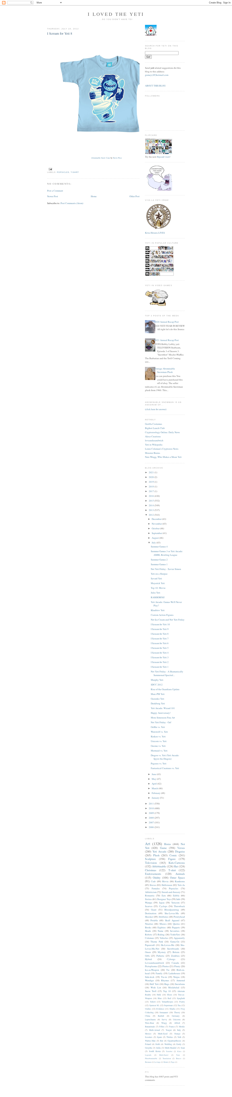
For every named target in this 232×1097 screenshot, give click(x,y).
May (154, 778)
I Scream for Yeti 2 (160, 662)
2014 (151, 505)
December (157, 519)
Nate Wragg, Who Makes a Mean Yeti (163, 457)
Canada (175, 962)
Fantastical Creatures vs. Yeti (165, 768)
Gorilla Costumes (153, 424)
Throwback (179, 906)
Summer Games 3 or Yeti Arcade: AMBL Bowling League (167, 553)
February (156, 793)
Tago (173, 1062)
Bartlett (161, 1015)
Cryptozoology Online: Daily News (162, 432)
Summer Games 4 (159, 546)
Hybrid (148, 959)
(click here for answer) (155, 409)
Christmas (150, 870)
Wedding (168, 1044)
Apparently (179, 938)
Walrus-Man (150, 1040)
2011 (151, 803)
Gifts (147, 955)
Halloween (167, 885)
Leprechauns (150, 1019)
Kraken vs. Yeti (158, 736)
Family (159, 973)
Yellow (153, 1001)
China (147, 1015)
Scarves (148, 906)
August (155, 537)
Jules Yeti (155, 592)
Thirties (169, 1037)
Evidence (160, 1008)
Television (151, 862)
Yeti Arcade (159, 851)
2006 (151, 827)
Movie (165, 881)
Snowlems (180, 984)
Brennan (148, 1062)
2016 (151, 496)
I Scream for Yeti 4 (160, 652)
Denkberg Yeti (158, 703)
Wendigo (149, 980)
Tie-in (164, 977)
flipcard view (163, 156)
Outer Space (177, 877)
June (154, 774)
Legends (148, 1055)
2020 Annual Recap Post (166, 321)
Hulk (159, 994)
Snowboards (173, 948)
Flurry (177, 966)
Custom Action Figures (162, 615)
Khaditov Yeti (158, 610)
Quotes (176, 923)
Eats (164, 895)
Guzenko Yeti (157, 698)
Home (94, 196)
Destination (150, 913)
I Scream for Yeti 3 (160, 657)
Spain (159, 1037)
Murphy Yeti (157, 679)
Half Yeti (154, 984)
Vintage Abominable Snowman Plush (164, 370)
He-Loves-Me (167, 945)
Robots (148, 934)
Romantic (150, 895)
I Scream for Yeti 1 (160, 666)
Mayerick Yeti (158, 583)
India (158, 1047)
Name (160, 930)
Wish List (156, 987)
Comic (173, 855)
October (156, 528)
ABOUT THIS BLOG (155, 85)
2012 (151, 514)
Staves (153, 885)
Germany (176, 1015)
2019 (151, 481)
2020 (151, 477)
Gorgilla (148, 1047)
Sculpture (150, 859)
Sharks (172, 1008)
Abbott (177, 1023)
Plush (156, 855)
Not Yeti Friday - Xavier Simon (166, 569)
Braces (178, 1058)
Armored (180, 980)
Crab (153, 881)
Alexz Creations (153, 436)
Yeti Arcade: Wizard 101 (163, 708)
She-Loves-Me (172, 913)
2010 (151, 808)
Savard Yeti (156, 578)
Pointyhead (179, 916)
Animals (180, 874)
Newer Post (52, 196)
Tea (179, 1005)
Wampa (148, 902)
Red (169, 998)
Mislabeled (173, 987)
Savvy (164, 1019)
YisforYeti (175, 934)
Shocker (149, 916)
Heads (148, 930)
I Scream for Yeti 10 (160, 624)
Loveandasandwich (154, 962)
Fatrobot (169, 1051)
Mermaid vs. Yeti (159, 750)
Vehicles (164, 938)
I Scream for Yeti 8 (59, 33)
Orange (177, 1033)
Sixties (148, 899)
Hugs (166, 984)
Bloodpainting (171, 909)
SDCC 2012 (157, 684)
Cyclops (163, 906)
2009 (151, 813)
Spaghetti (181, 998)
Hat (176, 866)
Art (147, 843)
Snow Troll (150, 991)
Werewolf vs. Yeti (159, 731)
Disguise (180, 851)
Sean (183, 1047)
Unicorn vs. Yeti (159, 741)
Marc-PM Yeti (158, 694)
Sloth (157, 1044)
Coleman (149, 938)
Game (163, 848)
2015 (151, 500)
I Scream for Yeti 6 (160, 643)
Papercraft (150, 945)
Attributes (163, 916)
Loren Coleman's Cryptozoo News (161, 448)
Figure (172, 859)
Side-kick (149, 977)
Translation (167, 1058)
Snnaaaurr (164, 1012)
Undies (148, 1008)
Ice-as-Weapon (152, 969)
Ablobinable (159, 866)
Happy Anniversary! (161, 712)
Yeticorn (175, 902)
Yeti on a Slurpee (159, 573)
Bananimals (150, 1026)
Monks (182, 1026)
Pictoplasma (151, 966)
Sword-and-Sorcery (171, 892)
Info (178, 899)
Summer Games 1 (159, 564)
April (154, 783)
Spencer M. (154, 1005)
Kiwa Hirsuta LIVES (155, 232)
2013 (151, 510)
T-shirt (75, 172)
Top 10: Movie (158, 587)
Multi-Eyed (162, 1033)
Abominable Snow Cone (100, 158)
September (157, 533)
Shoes (169, 994)
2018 (151, 486)
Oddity (157, 877)
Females (156, 888)
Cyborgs (171, 959)
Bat (161, 1040)
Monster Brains (152, 453)
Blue (160, 998)
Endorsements (153, 874)
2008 (151, 817)
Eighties (162, 927)
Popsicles (63, 172)
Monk (165, 1062)
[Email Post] (50, 169)
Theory (177, 1012)
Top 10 (167, 991)
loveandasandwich (154, 440)
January (156, 797)
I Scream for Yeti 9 (160, 629)
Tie (167, 969)
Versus (181, 848)
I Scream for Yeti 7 (160, 638)
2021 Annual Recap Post (166, 340)
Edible (176, 895)
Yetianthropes (167, 1001)
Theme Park (156, 941)
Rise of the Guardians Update (165, 689)
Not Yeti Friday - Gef (161, 722)
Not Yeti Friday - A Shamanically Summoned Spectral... (167, 673)
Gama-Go (174, 941)
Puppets (176, 927)
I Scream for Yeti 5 (160, 648)
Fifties (162, 1026)
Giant (153, 909)
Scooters (148, 1037)
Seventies (174, 930)
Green (148, 952)
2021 (151, 472)
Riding (161, 934)
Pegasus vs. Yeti (158, 763)
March (155, 788)
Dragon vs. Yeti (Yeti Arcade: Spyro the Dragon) (165, 757)
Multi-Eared (163, 1055)
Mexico (148, 1033)
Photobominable (151, 1058)
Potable (154, 920)
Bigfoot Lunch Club (155, 428)
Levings (157, 1062)
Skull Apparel (172, 920)
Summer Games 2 (159, 559)
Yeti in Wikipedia (153, 444)
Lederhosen (174, 973)
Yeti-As (181, 885)
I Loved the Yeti (116, 14)
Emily (178, 1044)
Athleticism (150, 892)
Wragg (164, 1023)
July (154, 542)
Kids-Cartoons (177, 862)
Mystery (162, 952)
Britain (176, 952)
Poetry (182, 1001)
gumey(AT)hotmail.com (156, 75)
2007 (151, 822)
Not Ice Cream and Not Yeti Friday (168, 619)
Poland (148, 1044)
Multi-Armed (154, 1030)
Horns (167, 844)
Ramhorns (180, 881)
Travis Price (117, 158)
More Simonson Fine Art (163, 717)
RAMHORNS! (158, 597)
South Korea (155, 1051)
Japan (162, 902)
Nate (178, 1055)
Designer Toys (164, 899)
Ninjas (176, 977)
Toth (179, 1037)
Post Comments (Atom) (72, 203)
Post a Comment (55, 190)
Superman (168, 1005)
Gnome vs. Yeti (158, 745)
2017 (151, 491)
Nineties (149, 923)
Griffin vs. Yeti (158, 727)
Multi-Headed (170, 1047)
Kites (179, 1051)
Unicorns (177, 1019)
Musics (163, 923)
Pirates (165, 966)
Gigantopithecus (174, 1040)
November (157, 523)
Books (148, 927)
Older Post (134, 196)
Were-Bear (149, 1023)
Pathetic (160, 955)
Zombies (175, 955)
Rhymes (165, 980)
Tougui (169, 1030)
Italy (179, 1030)
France (172, 1026)
